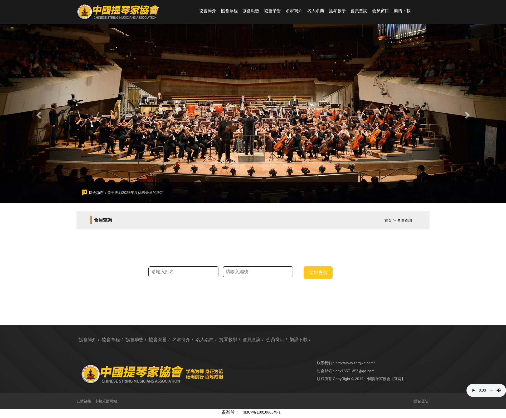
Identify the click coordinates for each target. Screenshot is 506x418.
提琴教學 (337, 10)
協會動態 (250, 10)
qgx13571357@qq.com (354, 371)
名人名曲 (315, 10)
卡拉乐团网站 (106, 401)
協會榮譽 (272, 10)
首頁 (388, 220)
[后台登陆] (421, 401)
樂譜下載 (402, 10)
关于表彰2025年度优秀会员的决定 (135, 192)
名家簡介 (294, 10)
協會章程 (229, 10)
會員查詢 (359, 10)
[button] (38, 113)
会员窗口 (380, 10)
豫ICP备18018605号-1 (262, 412)
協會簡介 (207, 10)
